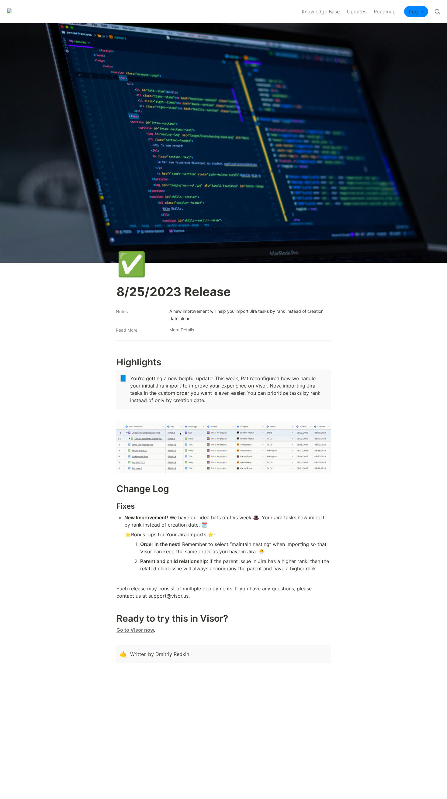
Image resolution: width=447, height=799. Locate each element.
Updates (356, 12)
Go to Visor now (135, 630)
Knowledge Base (321, 12)
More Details (181, 329)
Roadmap (385, 12)
